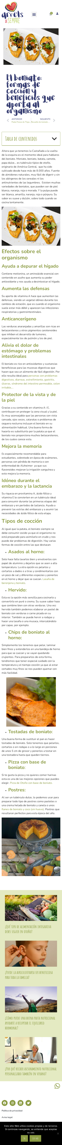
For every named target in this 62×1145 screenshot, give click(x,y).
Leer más (35, 1138)
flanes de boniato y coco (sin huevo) (23, 809)
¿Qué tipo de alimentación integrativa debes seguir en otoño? (28, 929)
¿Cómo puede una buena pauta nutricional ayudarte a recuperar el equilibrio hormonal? (30, 1022)
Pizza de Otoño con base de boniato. (31, 783)
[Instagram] (13, 1103)
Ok (24, 1138)
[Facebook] (5, 1103)
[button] (34, 14)
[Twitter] (28, 1103)
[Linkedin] (20, 1103)
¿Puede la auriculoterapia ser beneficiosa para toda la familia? (29, 975)
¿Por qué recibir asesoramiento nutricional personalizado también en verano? (31, 1071)
